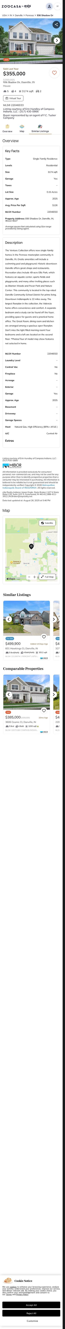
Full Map (49, 576)
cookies (13, 1286)
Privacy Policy (22, 1294)
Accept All (31, 1305)
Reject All (31, 1313)
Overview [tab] (7, 131)
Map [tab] (22, 131)
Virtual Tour (15, 98)
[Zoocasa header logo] (16, 6)
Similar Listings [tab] (40, 131)
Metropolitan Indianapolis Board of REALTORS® (29, 486)
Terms (9, 1294)
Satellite (49, 523)
